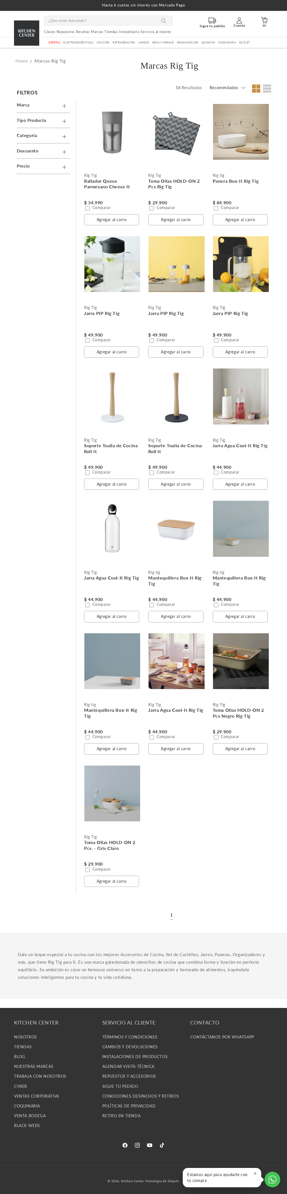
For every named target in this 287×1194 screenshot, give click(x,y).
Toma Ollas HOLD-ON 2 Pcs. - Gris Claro (109, 845)
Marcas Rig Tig (50, 60)
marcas (97, 31)
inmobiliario (129, 31)
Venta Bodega (30, 1115)
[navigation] (45, 131)
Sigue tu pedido (120, 1086)
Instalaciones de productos (135, 1056)
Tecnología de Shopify (162, 1181)
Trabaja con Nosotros (40, 1076)
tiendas (111, 31)
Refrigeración (124, 42)
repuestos (66, 31)
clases (49, 31)
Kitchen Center (132, 1181)
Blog (19, 1056)
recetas (83, 31)
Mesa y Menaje (163, 42)
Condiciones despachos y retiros (140, 1096)
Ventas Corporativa (36, 1096)
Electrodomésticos (78, 42)
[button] (78, 42)
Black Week (27, 1125)
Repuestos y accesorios (129, 1076)
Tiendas (23, 1046)
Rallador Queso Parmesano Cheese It (107, 183)
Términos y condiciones (130, 1037)
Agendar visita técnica (128, 1066)
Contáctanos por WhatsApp (222, 1037)
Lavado (143, 42)
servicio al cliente (155, 31)
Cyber (20, 1086)
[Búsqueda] (163, 21)
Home (21, 60)
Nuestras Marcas (34, 1066)
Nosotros (25, 1037)
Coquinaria (227, 42)
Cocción (103, 42)
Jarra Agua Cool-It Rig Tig (240, 445)
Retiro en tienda (121, 1115)
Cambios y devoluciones (130, 1046)
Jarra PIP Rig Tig (101, 313)
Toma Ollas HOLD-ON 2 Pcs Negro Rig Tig (238, 712)
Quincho (208, 42)
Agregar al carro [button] (112, 219)
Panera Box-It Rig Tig (236, 181)
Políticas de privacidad (129, 1105)
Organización (187, 42)
